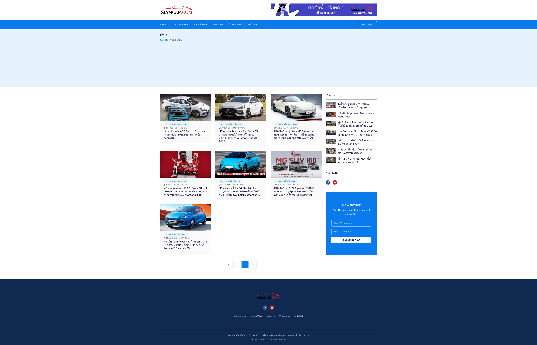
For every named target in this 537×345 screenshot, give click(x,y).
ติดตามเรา (304, 335)
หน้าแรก (164, 40)
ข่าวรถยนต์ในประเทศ (230, 181)
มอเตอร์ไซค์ (199, 24)
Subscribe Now (351, 240)
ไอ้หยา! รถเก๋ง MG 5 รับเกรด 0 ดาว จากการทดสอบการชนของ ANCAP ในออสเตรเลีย (185, 135)
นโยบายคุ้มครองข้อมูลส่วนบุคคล (278, 335)
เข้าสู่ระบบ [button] (367, 24)
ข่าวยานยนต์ (180, 24)
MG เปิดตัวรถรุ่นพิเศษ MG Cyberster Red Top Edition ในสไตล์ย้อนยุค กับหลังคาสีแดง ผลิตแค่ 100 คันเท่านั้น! (294, 135)
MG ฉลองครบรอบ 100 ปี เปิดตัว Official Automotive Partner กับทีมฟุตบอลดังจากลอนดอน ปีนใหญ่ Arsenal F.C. (185, 191)
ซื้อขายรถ (164, 24)
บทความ (217, 24)
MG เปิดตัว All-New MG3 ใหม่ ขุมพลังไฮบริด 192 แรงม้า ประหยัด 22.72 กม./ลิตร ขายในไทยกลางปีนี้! (185, 245)
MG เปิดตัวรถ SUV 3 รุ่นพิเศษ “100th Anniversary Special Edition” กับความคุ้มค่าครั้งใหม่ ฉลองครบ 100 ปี (294, 191)
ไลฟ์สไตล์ (250, 24)
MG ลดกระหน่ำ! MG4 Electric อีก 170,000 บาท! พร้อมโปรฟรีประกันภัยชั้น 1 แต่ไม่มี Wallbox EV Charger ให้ (240, 191)
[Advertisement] (268, 62)
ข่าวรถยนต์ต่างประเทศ (176, 124)
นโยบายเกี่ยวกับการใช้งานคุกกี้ (243, 335)
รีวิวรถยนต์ (233, 24)
